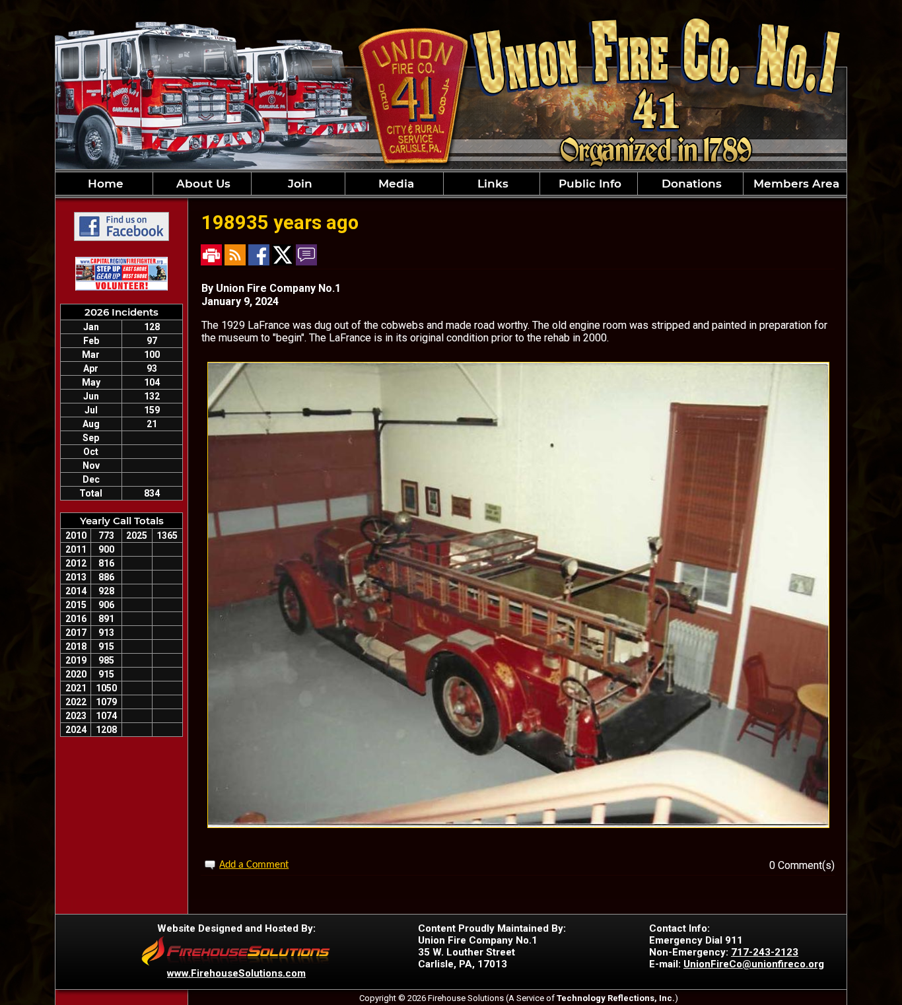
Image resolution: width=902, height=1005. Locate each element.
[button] (202, 183)
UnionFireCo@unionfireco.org (753, 964)
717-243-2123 (764, 952)
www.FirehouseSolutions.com (236, 973)
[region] (451, 183)
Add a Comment (254, 865)
